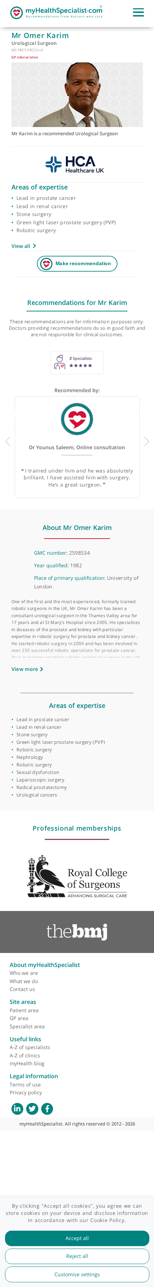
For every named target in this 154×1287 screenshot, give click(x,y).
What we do (24, 981)
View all (20, 246)
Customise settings (77, 1274)
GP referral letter (24, 57)
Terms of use (25, 1084)
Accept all (77, 1238)
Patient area (24, 1010)
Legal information (34, 1076)
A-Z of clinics (25, 1055)
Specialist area (27, 1026)
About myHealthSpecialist (45, 965)
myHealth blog (27, 1063)
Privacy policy (26, 1092)
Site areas (23, 1002)
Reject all (77, 1256)
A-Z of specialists (30, 1047)
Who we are (24, 972)
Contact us (22, 989)
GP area (19, 1018)
